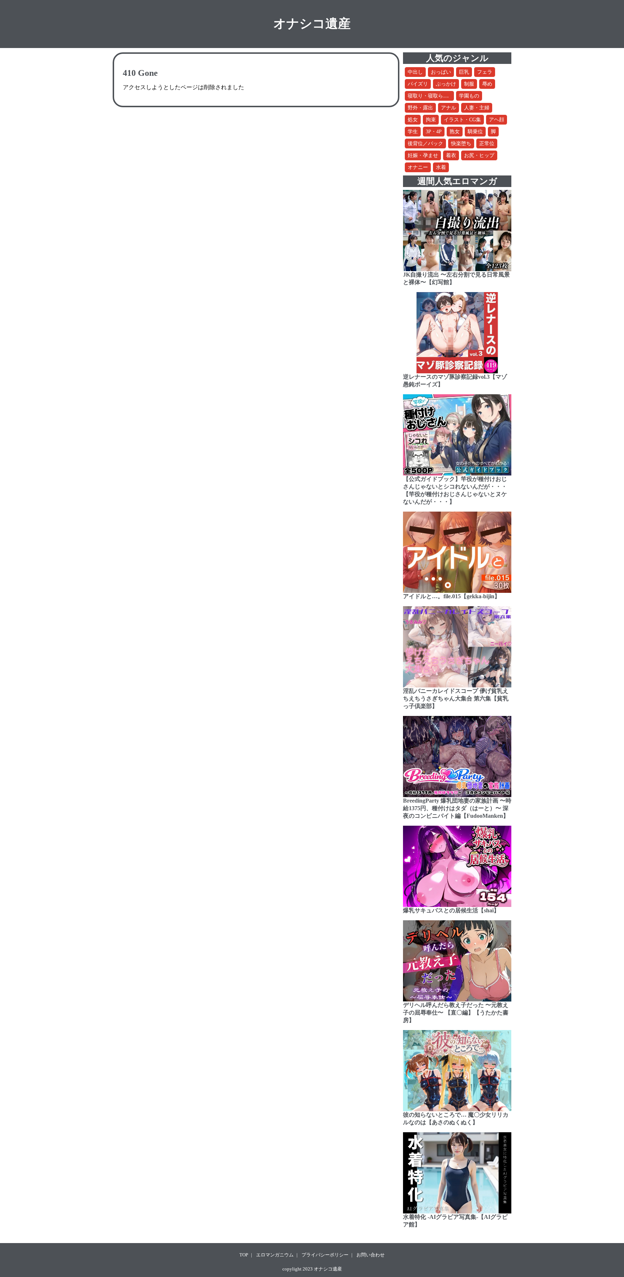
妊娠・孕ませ (423, 155)
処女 (413, 119)
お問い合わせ (370, 1255)
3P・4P (434, 131)
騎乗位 (475, 131)
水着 (441, 167)
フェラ (484, 72)
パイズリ (418, 84)
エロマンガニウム (275, 1255)
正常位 (486, 143)
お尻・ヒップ (479, 155)
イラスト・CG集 (462, 119)
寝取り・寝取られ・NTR (435, 96)
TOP (243, 1255)
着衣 (451, 155)
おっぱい (441, 72)
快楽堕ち (461, 143)
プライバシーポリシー (325, 1255)
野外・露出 (420, 107)
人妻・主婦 (476, 107)
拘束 (431, 119)
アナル (448, 107)
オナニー (418, 167)
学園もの (469, 96)
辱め (487, 84)
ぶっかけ (446, 84)
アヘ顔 (496, 119)
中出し (415, 72)
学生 (413, 131)
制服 (469, 84)
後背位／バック (425, 143)
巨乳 (464, 72)
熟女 (455, 131)
